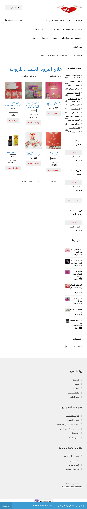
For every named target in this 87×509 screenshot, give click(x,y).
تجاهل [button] (5, 505)
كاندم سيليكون (75, 105)
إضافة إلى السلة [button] (53, 113)
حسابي (54, 38)
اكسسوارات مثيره (74, 128)
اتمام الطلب (77, 47)
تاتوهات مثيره (75, 124)
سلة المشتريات (73, 392)
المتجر (70, 20)
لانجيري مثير (75, 120)
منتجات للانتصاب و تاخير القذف (74, 100)
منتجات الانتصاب (74, 89)
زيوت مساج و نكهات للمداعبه (71, 38)
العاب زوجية (38, 29)
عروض (36, 38)
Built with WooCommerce (72, 486)
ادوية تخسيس (54, 29)
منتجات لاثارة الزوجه (73, 116)
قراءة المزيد (13, 120)
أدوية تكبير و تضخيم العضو (73, 94)
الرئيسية (79, 20)
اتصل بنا (45, 38)
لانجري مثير (75, 460)
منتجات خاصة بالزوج (56, 20)
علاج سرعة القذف (74, 81)
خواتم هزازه (76, 112)
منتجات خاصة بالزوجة (74, 29)
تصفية (74, 153)
